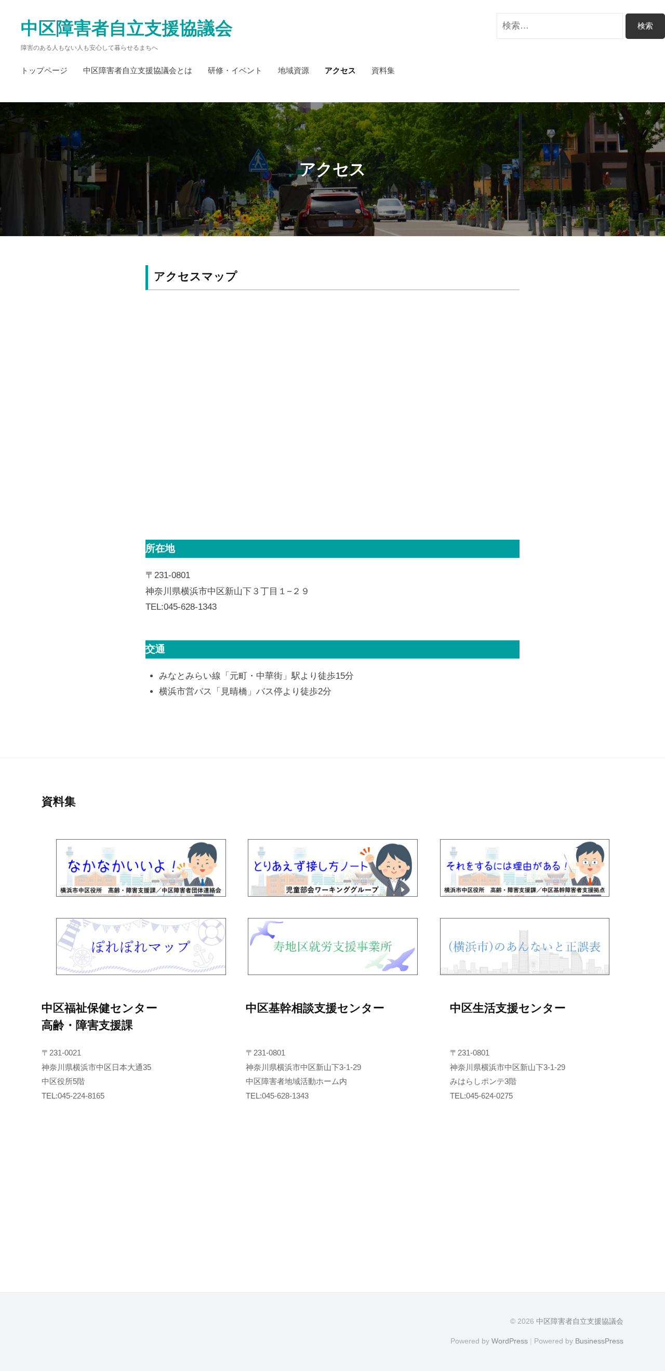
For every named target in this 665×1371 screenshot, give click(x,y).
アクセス (340, 70)
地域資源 (293, 70)
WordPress (509, 1341)
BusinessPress (599, 1341)
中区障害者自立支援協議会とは (137, 70)
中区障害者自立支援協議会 (127, 28)
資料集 (383, 70)
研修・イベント (235, 70)
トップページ (44, 70)
